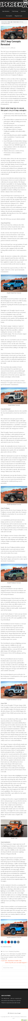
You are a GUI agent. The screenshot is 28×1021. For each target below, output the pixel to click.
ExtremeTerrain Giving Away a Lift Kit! (11, 1000)
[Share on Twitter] (5, 942)
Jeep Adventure (5, 11)
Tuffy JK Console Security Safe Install (10, 1002)
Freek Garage (15, 11)
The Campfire (9, 16)
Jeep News (23, 11)
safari (15, 957)
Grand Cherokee (5, 955)
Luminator (11, 957)
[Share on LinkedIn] (12, 942)
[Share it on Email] (18, 942)
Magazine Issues (18, 16)
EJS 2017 (24, 954)
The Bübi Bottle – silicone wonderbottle (11, 998)
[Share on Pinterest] (8, 942)
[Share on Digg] (15, 942)
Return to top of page (15, 1013)
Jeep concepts (4, 957)
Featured (11, 951)
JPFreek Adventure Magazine (14, 4)
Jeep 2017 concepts (20, 955)
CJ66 (10, 954)
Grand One (12, 955)
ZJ (6, 958)
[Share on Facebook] (2, 942)
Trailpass (3, 958)
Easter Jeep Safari (16, 954)
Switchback (20, 957)
